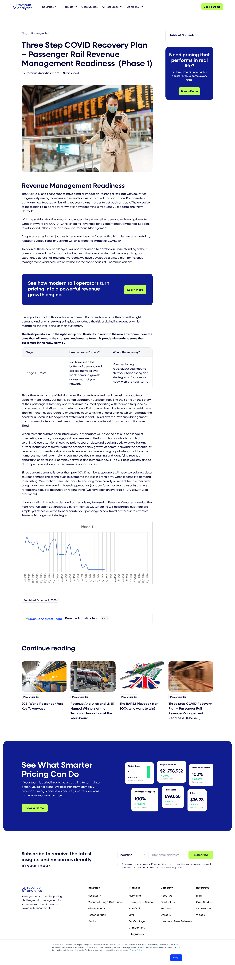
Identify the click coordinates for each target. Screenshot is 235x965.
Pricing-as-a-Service (141, 902)
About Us (166, 895)
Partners (166, 908)
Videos (200, 914)
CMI (131, 914)
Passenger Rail (40, 33)
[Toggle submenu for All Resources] (121, 7)
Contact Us (168, 902)
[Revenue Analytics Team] (44, 618)
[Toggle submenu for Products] (76, 7)
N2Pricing (135, 895)
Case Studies (204, 902)
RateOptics (136, 908)
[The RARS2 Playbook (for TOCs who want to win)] (142, 676)
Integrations (136, 934)
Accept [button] (176, 957)
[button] (23, 916)
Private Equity (96, 908)
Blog (24, 33)
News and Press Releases (176, 921)
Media (92, 921)
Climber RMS (137, 927)
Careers (166, 914)
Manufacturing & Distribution (106, 902)
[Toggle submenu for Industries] (56, 7)
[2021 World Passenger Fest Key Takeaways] (44, 676)
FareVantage (137, 921)
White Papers (204, 908)
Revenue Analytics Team (42, 73)
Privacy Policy (136, 950)
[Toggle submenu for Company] (142, 7)
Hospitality (94, 895)
